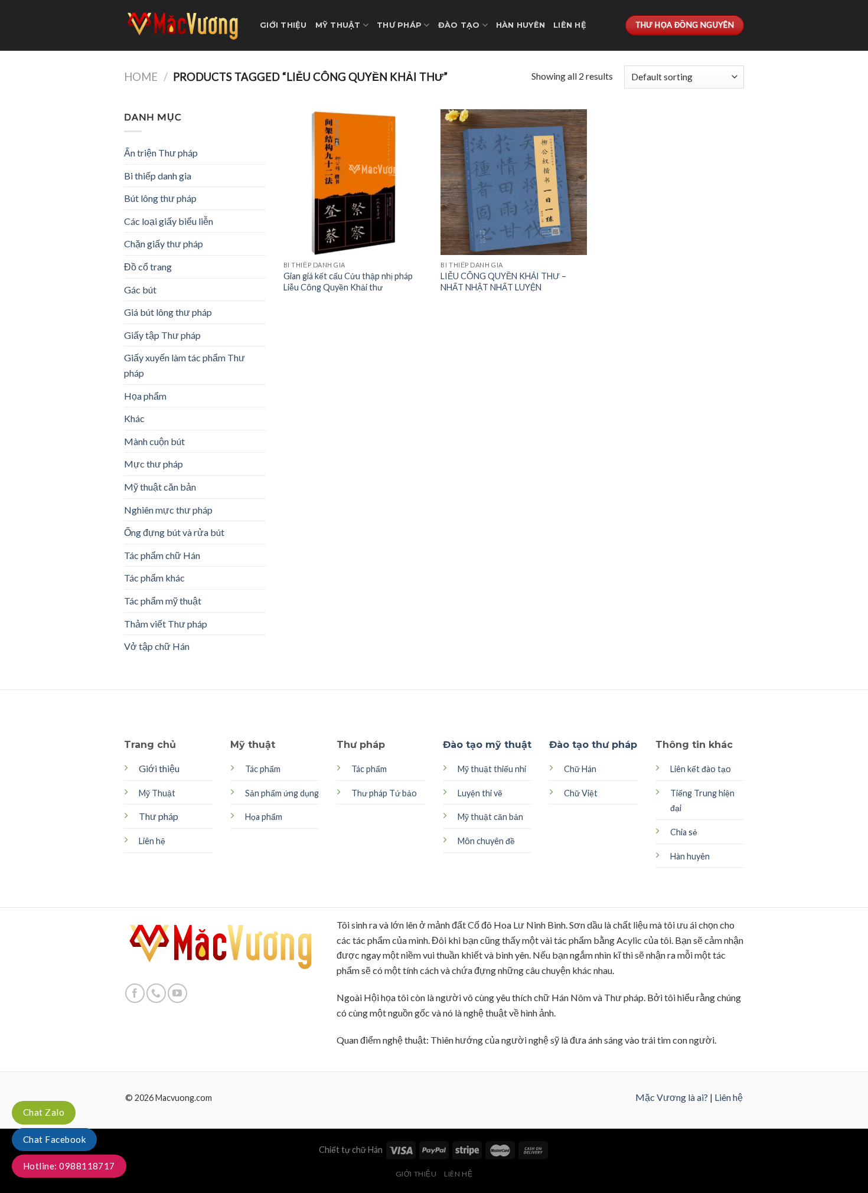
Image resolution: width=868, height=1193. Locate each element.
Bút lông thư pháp (160, 198)
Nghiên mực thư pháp (168, 509)
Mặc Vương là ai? (671, 1097)
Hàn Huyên (520, 25)
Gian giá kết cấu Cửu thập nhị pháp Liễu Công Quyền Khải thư (348, 281)
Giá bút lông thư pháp (168, 312)
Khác (134, 418)
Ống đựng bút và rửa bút (174, 532)
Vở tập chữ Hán (157, 646)
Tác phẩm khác (154, 577)
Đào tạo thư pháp (593, 744)
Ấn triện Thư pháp (161, 152)
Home (141, 76)
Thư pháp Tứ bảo (384, 793)
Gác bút (140, 289)
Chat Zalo (43, 1112)
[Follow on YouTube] (177, 993)
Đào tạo (459, 25)
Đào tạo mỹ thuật (487, 744)
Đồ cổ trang (148, 266)
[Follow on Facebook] (135, 993)
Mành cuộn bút (154, 441)
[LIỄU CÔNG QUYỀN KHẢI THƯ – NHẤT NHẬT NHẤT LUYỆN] (513, 182)
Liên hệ (569, 25)
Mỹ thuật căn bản (160, 486)
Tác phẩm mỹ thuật (162, 600)
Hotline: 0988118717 (69, 1166)
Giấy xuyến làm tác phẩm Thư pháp (184, 365)
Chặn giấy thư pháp (163, 243)
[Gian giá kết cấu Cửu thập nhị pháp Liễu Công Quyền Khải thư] (356, 182)
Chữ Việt (581, 793)
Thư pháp (399, 25)
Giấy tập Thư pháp (162, 335)
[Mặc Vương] (183, 25)
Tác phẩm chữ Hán (162, 555)
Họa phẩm (145, 395)
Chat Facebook (54, 1139)
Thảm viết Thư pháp (165, 623)
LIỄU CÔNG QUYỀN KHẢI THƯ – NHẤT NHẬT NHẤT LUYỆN (503, 281)
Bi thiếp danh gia (157, 175)
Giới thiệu (283, 25)
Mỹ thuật (338, 25)
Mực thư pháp (153, 463)
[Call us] (156, 993)
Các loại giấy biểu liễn (168, 221)
